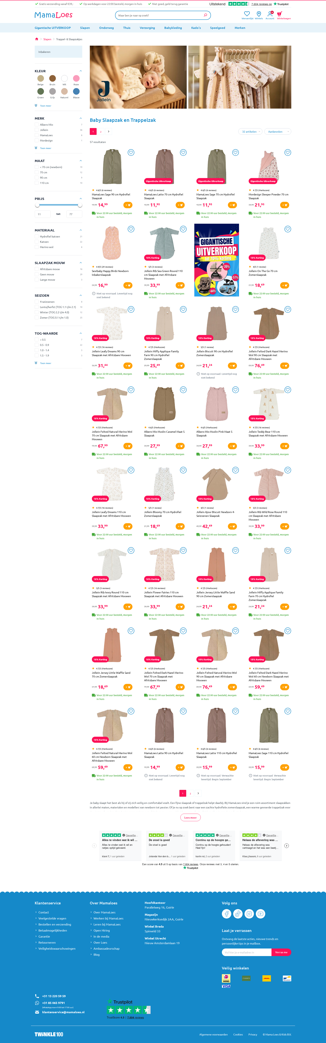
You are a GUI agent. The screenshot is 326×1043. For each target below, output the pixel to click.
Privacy (252, 1034)
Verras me (281, 952)
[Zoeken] (205, 15)
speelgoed (217, 27)
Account (270, 18)
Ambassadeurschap (106, 948)
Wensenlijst (247, 18)
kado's (196, 27)
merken (240, 27)
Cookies (238, 1034)
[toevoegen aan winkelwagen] (127, 205)
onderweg (106, 27)
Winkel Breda (154, 926)
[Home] (36, 39)
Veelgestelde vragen (52, 918)
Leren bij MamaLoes (107, 924)
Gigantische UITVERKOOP (53, 27)
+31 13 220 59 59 (54, 996)
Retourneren (47, 942)
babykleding (173, 27)
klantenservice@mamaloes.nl (63, 1012)
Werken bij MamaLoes (108, 918)
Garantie (44, 936)
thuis (126, 27)
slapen (85, 27)
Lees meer (190, 817)
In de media (101, 936)
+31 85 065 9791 (53, 1003)
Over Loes (100, 942)
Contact (43, 912)
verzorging (147, 27)
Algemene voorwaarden (213, 1034)
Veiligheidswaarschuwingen (56, 948)
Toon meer (45, 105)
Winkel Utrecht (155, 938)
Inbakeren (44, 51)
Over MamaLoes (104, 912)
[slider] (37, 205)
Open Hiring (102, 930)
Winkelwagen (284, 15)
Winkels (259, 18)
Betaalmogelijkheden (52, 930)
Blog (97, 954)
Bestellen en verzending (54, 924)
